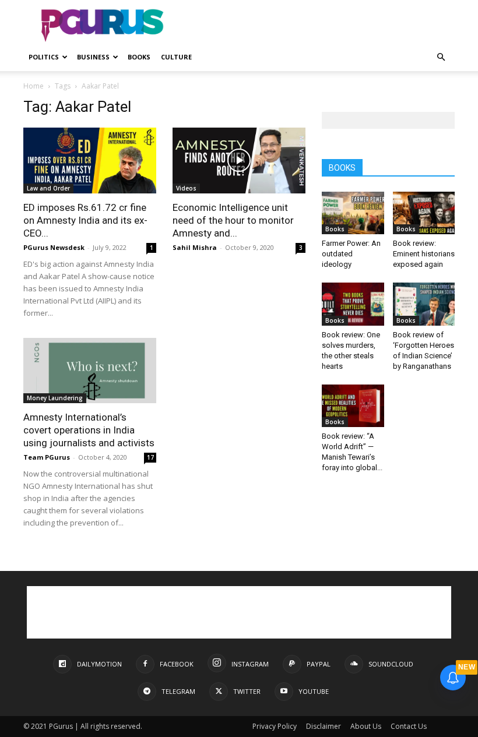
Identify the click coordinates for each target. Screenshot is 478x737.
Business (93, 56)
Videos (186, 188)
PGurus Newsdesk (54, 247)
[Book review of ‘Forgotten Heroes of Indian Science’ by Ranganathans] (424, 304)
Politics (44, 56)
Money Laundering (55, 398)
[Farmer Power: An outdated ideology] (353, 213)
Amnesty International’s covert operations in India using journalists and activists (88, 430)
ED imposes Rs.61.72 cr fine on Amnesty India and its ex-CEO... (85, 220)
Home (33, 86)
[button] (441, 57)
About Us (365, 726)
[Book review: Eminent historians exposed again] (424, 213)
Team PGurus (46, 457)
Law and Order (48, 188)
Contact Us (409, 726)
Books (139, 56)
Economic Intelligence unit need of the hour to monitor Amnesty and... (233, 220)
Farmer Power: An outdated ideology (351, 254)
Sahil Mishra (195, 247)
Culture (176, 56)
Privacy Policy (274, 726)
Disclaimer (323, 726)
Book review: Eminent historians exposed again (424, 254)
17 (150, 457)
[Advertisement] (317, 25)
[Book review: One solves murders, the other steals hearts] (353, 304)
